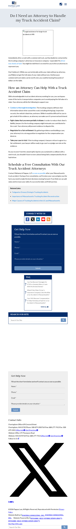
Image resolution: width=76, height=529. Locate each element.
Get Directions (30, 430)
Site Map (11, 524)
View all (44, 307)
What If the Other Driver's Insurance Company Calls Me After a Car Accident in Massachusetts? (38, 292)
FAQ (28, 277)
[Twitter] (33, 219)
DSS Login (18, 524)
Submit (38, 268)
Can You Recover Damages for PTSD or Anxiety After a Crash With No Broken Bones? (36, 284)
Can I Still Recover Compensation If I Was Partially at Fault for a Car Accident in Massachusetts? (37, 300)
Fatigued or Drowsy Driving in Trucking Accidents (30, 192)
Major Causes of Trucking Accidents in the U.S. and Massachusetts (36, 201)
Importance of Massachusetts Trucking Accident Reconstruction (35, 196)
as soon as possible (39, 173)
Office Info (20, 430)
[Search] (63, 320)
